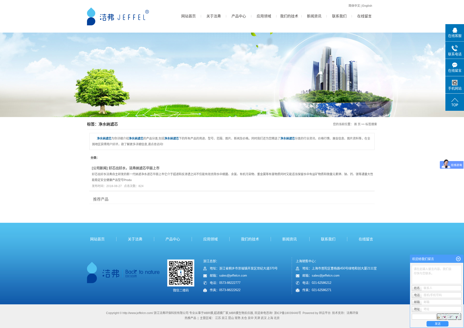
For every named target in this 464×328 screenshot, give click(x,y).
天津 (257, 318)
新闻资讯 (314, 16)
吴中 (251, 318)
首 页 (357, 124)
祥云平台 (325, 313)
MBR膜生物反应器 (241, 313)
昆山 (231, 318)
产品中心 (239, 16)
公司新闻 (100, 168)
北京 (277, 318)
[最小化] (458, 259)
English (367, 5)
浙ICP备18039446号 (287, 313)
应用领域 (264, 16)
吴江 (224, 318)
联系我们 (339, 16)
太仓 (244, 318)
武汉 (264, 318)
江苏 (218, 318)
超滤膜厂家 (221, 313)
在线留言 (364, 16)
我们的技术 (289, 16)
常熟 (237, 318)
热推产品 (190, 318)
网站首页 (188, 16)
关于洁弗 (213, 16)
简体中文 (354, 5)
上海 (270, 318)
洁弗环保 (352, 313)
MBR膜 (208, 313)
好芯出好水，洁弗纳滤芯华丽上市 (134, 168)
